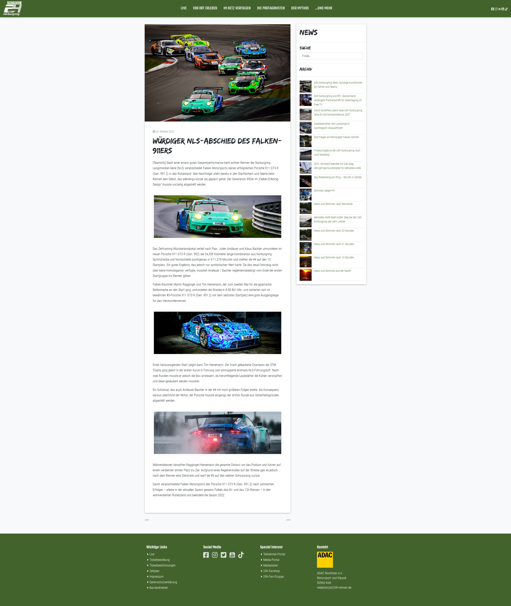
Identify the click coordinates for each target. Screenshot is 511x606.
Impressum (156, 576)
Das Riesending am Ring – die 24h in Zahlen (338, 177)
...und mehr (323, 8)
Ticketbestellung (160, 560)
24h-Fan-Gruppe (273, 576)
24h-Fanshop (271, 571)
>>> (288, 520)
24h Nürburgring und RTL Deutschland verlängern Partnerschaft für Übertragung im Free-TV (338, 100)
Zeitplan (154, 571)
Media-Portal (271, 560)
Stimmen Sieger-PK (324, 190)
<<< (147, 520)
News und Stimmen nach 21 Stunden (334, 244)
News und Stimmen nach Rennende (333, 204)
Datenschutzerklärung (163, 582)
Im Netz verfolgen (237, 8)
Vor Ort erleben (205, 8)
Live (184, 8)
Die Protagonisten (271, 8)
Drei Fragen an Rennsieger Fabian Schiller (336, 137)
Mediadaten (270, 565)
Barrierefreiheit (159, 588)
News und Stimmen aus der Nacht (332, 271)
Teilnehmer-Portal (274, 554)
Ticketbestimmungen (162, 565)
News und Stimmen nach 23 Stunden (334, 230)
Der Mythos (300, 8)
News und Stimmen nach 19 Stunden (334, 257)
